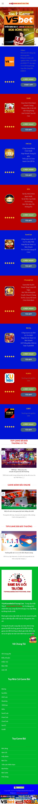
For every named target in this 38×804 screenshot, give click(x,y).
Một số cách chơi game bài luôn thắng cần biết (19, 511)
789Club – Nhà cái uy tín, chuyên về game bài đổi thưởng (19, 470)
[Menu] (3, 3)
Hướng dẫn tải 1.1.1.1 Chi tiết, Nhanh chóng (19, 553)
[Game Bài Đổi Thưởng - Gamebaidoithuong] (19, 3)
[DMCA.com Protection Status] (19, 787)
